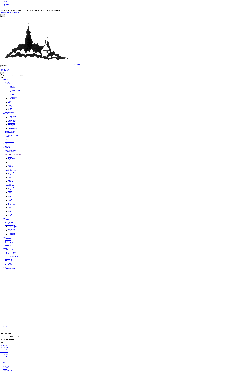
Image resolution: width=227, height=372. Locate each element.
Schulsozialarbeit (11, 227)
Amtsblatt (7, 153)
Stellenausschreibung (9, 142)
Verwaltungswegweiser (10, 131)
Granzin (9, 101)
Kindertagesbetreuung (10, 232)
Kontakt (6, 110)
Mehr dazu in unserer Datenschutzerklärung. (9, 12)
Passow (9, 105)
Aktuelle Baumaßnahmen (10, 170)
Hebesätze (7, 139)
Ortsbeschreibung (13, 91)
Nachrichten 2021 (4, 356)
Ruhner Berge (10, 106)
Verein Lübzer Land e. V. (10, 249)
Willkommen (5, 79)
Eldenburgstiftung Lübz (10, 221)
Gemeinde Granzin (11, 121)
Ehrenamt (7, 219)
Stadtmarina (12, 94)
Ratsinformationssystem (10, 151)
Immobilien (7, 241)
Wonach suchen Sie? (4, 75)
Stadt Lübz (10, 85)
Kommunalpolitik (6, 147)
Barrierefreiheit (6, 366)
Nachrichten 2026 (4, 345)
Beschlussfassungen (9, 185)
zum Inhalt (5, 1)
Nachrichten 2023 (4, 352)
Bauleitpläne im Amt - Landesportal (12, 217)
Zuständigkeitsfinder (9, 132)
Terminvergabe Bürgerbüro (13, 135)
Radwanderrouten (9, 257)
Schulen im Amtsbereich (13, 226)
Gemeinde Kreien (11, 123)
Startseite (5, 325)
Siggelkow (10, 108)
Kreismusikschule (11, 230)
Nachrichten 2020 (4, 359)
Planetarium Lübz (9, 260)
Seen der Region (8, 259)
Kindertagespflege (11, 234)
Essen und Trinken (9, 251)
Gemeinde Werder (11, 129)
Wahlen (6, 138)
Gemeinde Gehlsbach (12, 120)
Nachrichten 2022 (4, 354)
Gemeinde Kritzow (11, 124)
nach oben (2, 362)
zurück (1, 361)
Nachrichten (7, 144)
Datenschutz (5, 367)
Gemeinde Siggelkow (12, 128)
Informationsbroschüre (10, 112)
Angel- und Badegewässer (10, 252)
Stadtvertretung (13, 95)
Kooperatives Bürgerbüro (10, 134)
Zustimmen (3, 16)
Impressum (5, 369)
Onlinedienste (6, 266)
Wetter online (8, 240)
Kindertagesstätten (11, 233)
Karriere (4, 267)
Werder (9, 109)
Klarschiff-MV (8, 245)
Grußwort (7, 81)
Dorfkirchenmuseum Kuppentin (11, 256)
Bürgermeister (13, 86)
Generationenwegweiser (10, 223)
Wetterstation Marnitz (9, 261)
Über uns (7, 82)
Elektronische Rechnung (10, 140)
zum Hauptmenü (6, 3)
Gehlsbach (10, 100)
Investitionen (12, 89)
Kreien (9, 102)
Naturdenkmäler (8, 264)
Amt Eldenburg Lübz (12, 116)
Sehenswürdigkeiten (9, 253)
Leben (4, 218)
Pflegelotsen (7, 244)
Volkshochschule (11, 229)
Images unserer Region (10, 222)
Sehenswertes (13, 93)
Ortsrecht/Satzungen (9, 115)
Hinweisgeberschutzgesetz (8, 370)
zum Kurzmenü (6, 4)
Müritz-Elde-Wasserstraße (10, 255)
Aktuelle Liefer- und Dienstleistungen (13, 154)
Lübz (9, 173)
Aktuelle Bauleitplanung (10, 202)
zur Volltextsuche (6, 5)
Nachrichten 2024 (4, 349)
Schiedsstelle (8, 236)
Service (4, 237)
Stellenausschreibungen (10, 268)
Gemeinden (7, 83)
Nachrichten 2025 (4, 347)
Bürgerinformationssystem (10, 150)
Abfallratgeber (8, 238)
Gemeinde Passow (12, 125)
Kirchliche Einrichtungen (15, 90)
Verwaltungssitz (13, 97)
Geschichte (12, 87)
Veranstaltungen (8, 146)
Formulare (7, 136)
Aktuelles (5, 143)
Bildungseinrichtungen (10, 225)
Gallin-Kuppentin (11, 98)
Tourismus (5, 248)
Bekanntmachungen (9, 149)
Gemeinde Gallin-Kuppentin (13, 119)
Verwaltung (5, 113)
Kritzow (9, 104)
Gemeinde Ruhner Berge (13, 127)
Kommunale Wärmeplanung (11, 246)
